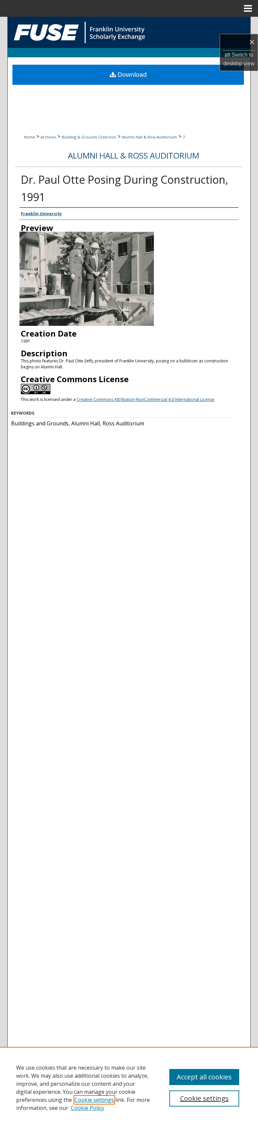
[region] (129, 1087)
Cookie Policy (87, 1108)
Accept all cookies (204, 1076)
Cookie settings (94, 1100)
